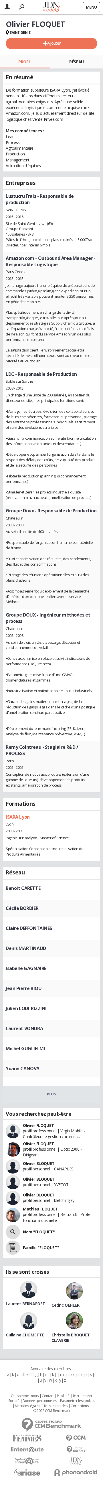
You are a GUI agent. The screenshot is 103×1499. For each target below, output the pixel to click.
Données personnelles (40, 1401)
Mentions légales (27, 1406)
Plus (51, 1094)
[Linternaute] (27, 1449)
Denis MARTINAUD (26, 948)
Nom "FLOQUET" (39, 1232)
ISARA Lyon (18, 817)
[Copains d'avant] (27, 1461)
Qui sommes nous (25, 1396)
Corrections (79, 1406)
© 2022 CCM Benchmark (51, 1411)
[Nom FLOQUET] (13, 1232)
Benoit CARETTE (23, 888)
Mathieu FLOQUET (40, 1209)
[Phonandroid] (76, 1472)
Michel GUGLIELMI (25, 1048)
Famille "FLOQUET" (41, 1247)
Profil (24, 61)
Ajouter (53, 43)
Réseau (76, 61)
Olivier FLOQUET (38, 1125)
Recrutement (82, 1396)
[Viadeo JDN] (76, 1461)
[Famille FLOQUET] (13, 1248)
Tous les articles (55, 1406)
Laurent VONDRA (24, 1028)
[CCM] (76, 1438)
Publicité (63, 1396)
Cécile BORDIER (22, 908)
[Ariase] (27, 1472)
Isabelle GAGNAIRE (26, 968)
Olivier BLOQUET (39, 1163)
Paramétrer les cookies (77, 1401)
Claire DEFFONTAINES (29, 928)
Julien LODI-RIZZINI (26, 1008)
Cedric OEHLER (66, 1305)
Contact (48, 1396)
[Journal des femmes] (27, 1438)
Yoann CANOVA (22, 1068)
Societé (13, 1401)
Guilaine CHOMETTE (25, 1335)
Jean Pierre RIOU (23, 988)
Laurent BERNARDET (25, 1303)
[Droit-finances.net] (76, 1449)
